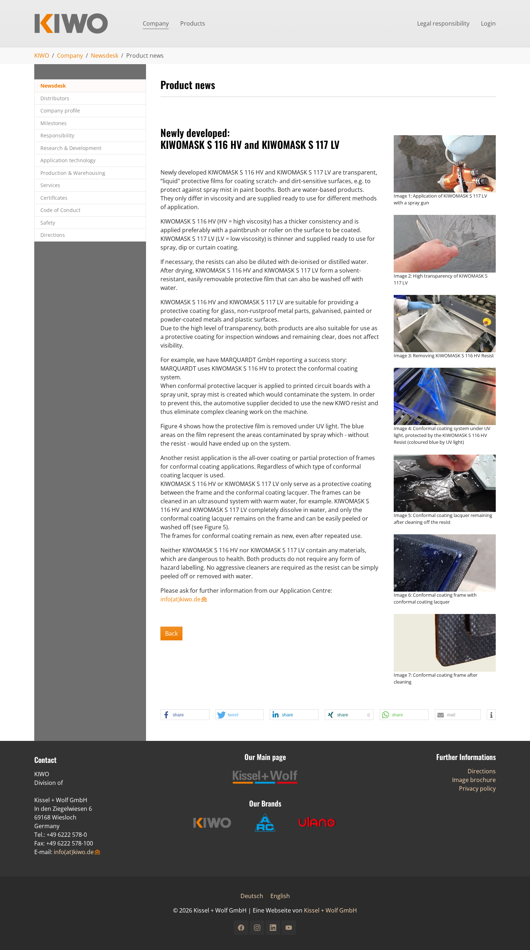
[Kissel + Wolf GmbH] (81, 23)
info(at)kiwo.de (180, 599)
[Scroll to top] (514, 934)
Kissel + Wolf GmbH (330, 910)
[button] (185, 715)
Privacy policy (477, 788)
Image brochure (474, 780)
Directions (482, 771)
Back (171, 633)
